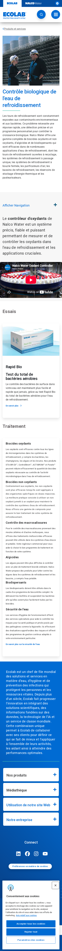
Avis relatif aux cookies (26, 915)
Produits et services (15, 28)
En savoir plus (12, 406)
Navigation (16, 205)
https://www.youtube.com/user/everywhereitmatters (45, 853)
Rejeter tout (30, 932)
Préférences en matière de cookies (30, 866)
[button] (41, 14)
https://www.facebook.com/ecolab (27, 853)
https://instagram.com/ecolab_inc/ (36, 853)
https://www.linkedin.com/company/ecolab (18, 853)
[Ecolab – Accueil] (13, 15)
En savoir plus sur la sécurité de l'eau (23, 644)
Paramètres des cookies (30, 940)
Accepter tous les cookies (31, 924)
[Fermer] (55, 885)
